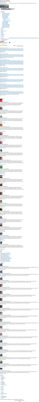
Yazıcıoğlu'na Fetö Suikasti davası (5, 260)
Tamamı (1, 105)
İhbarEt (2, 32)
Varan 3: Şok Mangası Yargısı (5, 256)
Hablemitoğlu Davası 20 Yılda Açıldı (6, 253)
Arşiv (2, 388)
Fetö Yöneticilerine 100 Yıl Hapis (5, 259)
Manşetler (2, 28)
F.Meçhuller (3, 34)
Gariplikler (2, 36)
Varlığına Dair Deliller (4, 39)
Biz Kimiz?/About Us (4, 393)
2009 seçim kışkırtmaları (5, 15)
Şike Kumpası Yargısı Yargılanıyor (5, 261)
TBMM (2, 381)
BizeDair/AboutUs (3, 30)
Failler (2, 35)
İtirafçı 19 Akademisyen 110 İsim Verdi (6, 258)
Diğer (2, 31)
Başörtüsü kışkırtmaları (5, 14)
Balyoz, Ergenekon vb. (7, 18)
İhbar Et (2, 391)
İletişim (5, 0)
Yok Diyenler (3, 40)
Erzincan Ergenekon (5, 22)
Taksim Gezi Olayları (5, 23)
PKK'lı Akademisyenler (5, 26)
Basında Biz (1, 0)
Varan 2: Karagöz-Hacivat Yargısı (5, 255)
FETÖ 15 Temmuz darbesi (6, 27)
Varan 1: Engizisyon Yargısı (4, 254)
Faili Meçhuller (3, 377)
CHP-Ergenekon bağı (5, 21)
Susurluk (2, 387)
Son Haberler (2, 249)
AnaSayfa (2, 11)
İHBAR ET (8, 0)
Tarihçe (2, 33)
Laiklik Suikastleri (3, 384)
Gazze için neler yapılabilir (6, 25)
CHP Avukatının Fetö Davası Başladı (6, 257)
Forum (2, 394)
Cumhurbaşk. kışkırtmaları (6, 13)
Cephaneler (3, 397)
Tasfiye (2, 386)
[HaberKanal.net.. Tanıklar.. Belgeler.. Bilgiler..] (7, 9)
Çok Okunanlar (2, 262)
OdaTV (5, 19)
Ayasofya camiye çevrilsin (6, 24)
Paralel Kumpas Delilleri (7, 20)
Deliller (2, 379)
